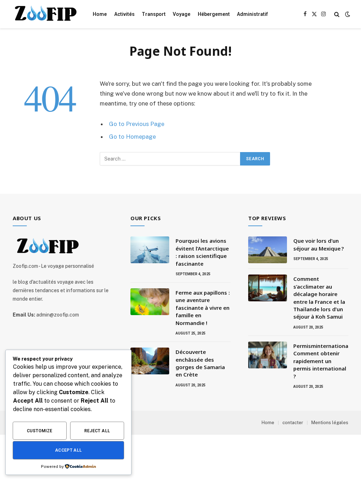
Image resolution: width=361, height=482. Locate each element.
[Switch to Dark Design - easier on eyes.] (346, 14)
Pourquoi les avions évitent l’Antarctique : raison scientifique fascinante (202, 252)
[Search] (337, 14)
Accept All (68, 450)
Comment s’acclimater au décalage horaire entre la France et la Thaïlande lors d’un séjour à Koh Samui (319, 297)
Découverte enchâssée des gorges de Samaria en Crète (200, 363)
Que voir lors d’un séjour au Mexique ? (318, 244)
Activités (124, 14)
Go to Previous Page (136, 123)
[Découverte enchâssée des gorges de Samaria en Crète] (149, 361)
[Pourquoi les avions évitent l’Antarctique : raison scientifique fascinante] (149, 249)
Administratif (252, 14)
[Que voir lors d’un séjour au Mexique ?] (267, 249)
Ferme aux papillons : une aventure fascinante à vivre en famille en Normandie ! (203, 307)
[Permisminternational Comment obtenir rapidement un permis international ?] (267, 355)
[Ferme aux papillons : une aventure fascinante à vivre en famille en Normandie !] (149, 301)
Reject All (97, 430)
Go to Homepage (132, 136)
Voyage (181, 14)
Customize (39, 430)
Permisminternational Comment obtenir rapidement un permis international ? (321, 361)
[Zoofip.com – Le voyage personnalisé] (44, 14)
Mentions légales (329, 422)
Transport (154, 14)
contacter (292, 422)
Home (100, 14)
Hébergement (214, 14)
